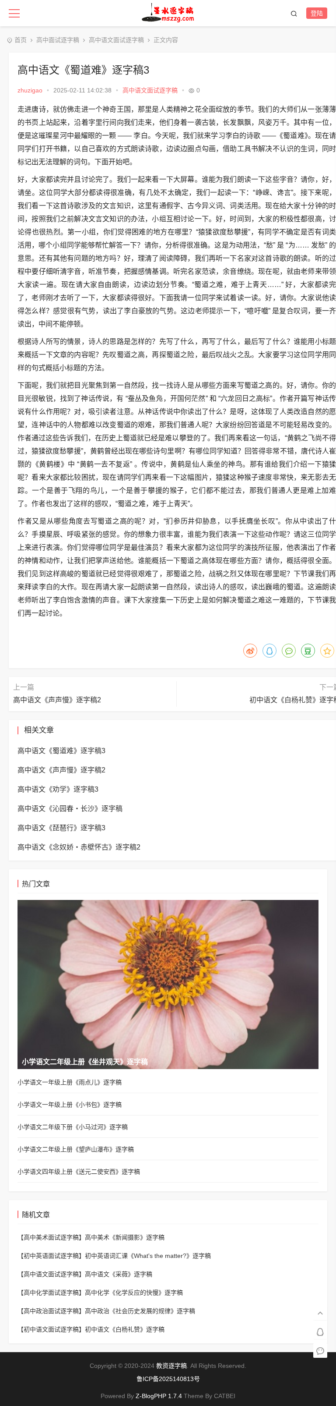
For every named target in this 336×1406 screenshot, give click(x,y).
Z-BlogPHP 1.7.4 (159, 1395)
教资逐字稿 (171, 1365)
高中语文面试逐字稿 (116, 39)
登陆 (317, 13)
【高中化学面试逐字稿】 (51, 1292)
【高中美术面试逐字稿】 (51, 1237)
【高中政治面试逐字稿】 (51, 1310)
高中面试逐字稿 (57, 39)
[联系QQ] (320, 1331)
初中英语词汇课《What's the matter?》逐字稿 (148, 1255)
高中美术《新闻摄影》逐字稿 (124, 1237)
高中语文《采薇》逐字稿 (118, 1274)
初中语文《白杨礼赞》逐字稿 (124, 1329)
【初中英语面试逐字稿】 (51, 1255)
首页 (20, 39)
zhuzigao (30, 90)
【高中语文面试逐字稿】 (51, 1274)
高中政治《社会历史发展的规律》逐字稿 (140, 1310)
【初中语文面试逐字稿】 (51, 1329)
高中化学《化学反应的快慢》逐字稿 (134, 1292)
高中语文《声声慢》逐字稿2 (57, 700)
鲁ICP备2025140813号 (168, 1378)
